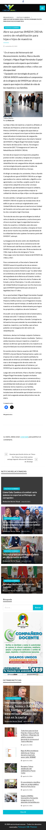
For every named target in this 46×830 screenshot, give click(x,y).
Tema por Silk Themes (27, 827)
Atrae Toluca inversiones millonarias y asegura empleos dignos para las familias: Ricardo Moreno (21, 525)
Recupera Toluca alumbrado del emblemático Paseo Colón (28, 769)
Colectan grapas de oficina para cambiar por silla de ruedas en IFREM (21, 555)
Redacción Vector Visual (11, 501)
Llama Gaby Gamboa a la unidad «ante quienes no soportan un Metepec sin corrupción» (20, 495)
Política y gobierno (23, 17)
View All (23, 812)
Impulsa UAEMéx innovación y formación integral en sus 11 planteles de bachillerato (30, 799)
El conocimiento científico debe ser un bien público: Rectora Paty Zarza (30, 784)
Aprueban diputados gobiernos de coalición (18, 585)
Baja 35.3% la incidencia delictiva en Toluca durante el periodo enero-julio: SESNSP (29, 754)
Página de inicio (8, 17)
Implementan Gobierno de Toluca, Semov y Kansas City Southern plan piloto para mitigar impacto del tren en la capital (22, 710)
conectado (24, 437)
